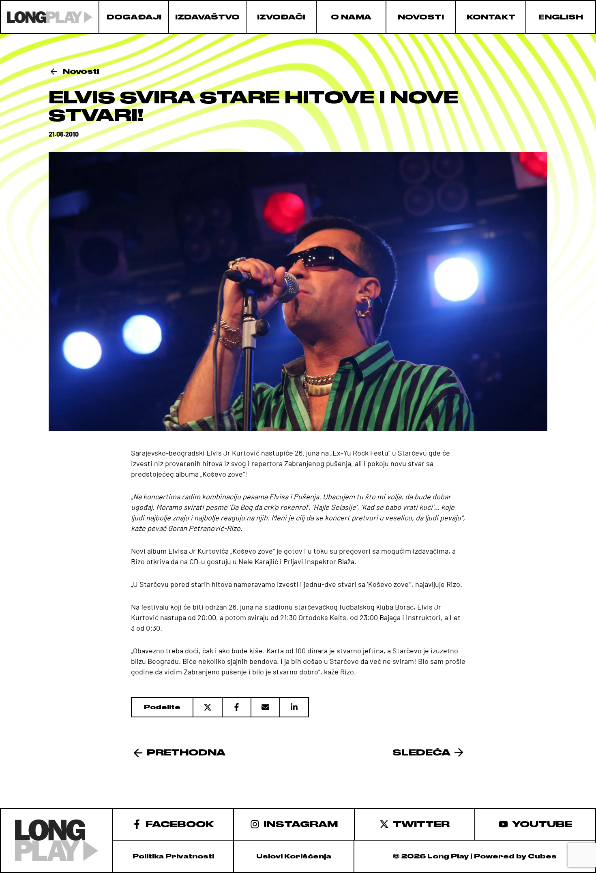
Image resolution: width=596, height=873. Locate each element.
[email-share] (265, 707)
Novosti (421, 17)
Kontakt (491, 17)
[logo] (50, 17)
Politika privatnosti (173, 856)
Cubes (542, 856)
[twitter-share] (207, 707)
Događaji (134, 17)
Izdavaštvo (207, 17)
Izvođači (281, 17)
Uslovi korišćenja (293, 856)
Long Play (448, 856)
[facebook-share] (236, 707)
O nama (351, 17)
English (560, 17)
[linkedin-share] (294, 707)
